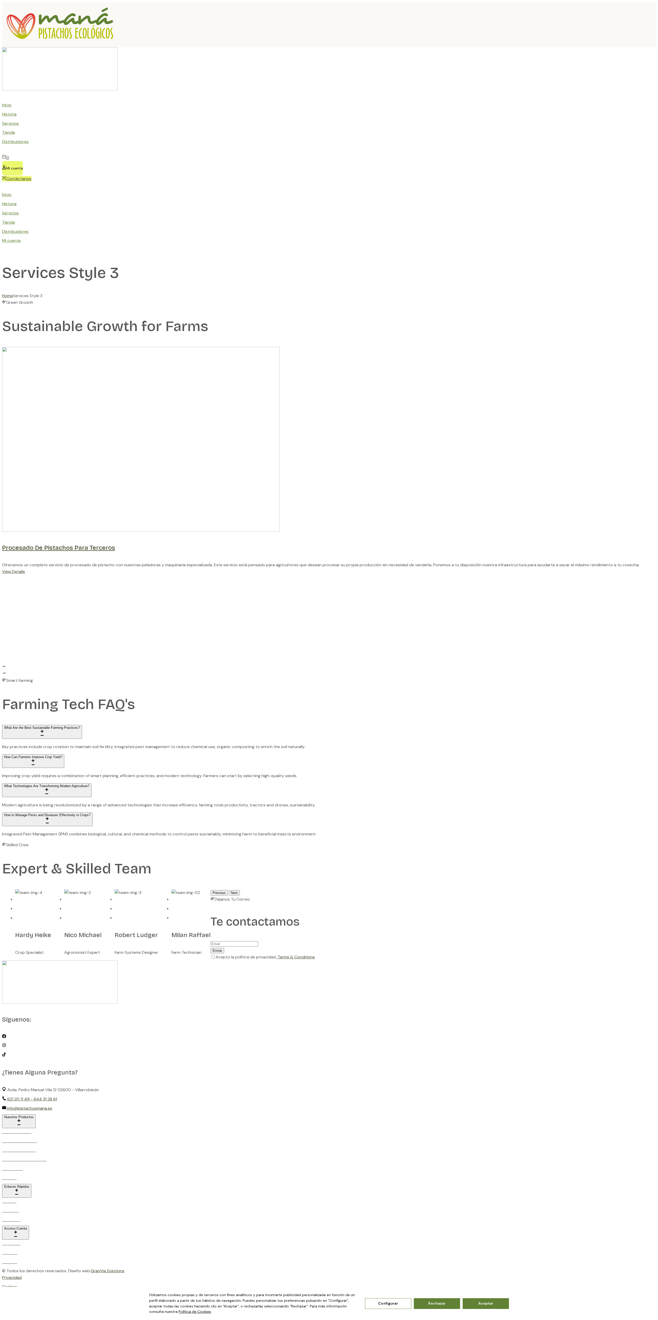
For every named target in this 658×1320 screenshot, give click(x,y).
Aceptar (486, 1303)
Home (7, 295)
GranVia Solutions (107, 1271)
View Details (13, 571)
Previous (219, 893)
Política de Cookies (195, 1311)
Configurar (388, 1303)
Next (234, 893)
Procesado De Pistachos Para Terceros (58, 547)
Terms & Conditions (296, 957)
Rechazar (436, 1303)
